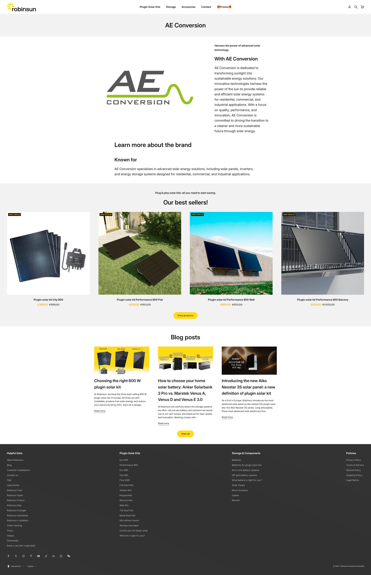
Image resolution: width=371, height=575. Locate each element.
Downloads (12, 540)
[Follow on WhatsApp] (61, 556)
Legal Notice (352, 480)
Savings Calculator (129, 525)
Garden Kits (126, 490)
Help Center (13, 485)
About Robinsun (15, 460)
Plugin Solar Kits (150, 6)
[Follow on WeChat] (68, 556)
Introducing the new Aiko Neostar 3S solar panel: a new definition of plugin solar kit (248, 387)
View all (185, 434)
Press (10, 530)
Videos (10, 535)
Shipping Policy (354, 475)
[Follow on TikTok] (46, 556)
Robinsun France (15, 500)
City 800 (124, 475)
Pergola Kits (126, 495)
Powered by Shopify (356, 566)
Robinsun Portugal (16, 510)
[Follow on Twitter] (15, 556)
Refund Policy (353, 470)
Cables (235, 495)
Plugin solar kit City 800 (48, 299)
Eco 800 (124, 470)
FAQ (9, 480)
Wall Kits (124, 505)
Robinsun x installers (17, 520)
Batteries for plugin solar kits (247, 465)
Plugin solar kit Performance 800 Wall (231, 299)
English (30, 566)
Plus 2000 (125, 480)
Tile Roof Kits (126, 510)
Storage (171, 6)
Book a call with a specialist (21, 545)
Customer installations (18, 470)
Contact (206, 6)
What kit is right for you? (132, 535)
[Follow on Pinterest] (31, 556)
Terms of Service (355, 465)
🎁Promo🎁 (224, 6)
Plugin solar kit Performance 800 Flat (140, 299)
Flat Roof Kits (126, 485)
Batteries (236, 460)
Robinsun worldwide (17, 515)
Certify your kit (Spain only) (134, 530)
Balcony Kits (126, 500)
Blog (9, 465)
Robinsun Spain (15, 495)
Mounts (236, 500)
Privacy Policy (353, 460)
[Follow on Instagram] (23, 556)
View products (185, 315)
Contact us (12, 475)
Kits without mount (129, 520)
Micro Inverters (240, 490)
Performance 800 (129, 465)
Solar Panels (238, 485)
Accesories (188, 6)
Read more (99, 410)
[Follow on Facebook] (8, 556)
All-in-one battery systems (245, 470)
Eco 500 (124, 460)
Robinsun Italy (14, 505)
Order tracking (14, 525)
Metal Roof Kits (127, 515)
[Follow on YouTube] (38, 556)
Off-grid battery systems (244, 475)
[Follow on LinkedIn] (53, 556)
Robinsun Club (14, 490)
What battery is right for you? (247, 480)
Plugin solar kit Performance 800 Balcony (322, 299)
